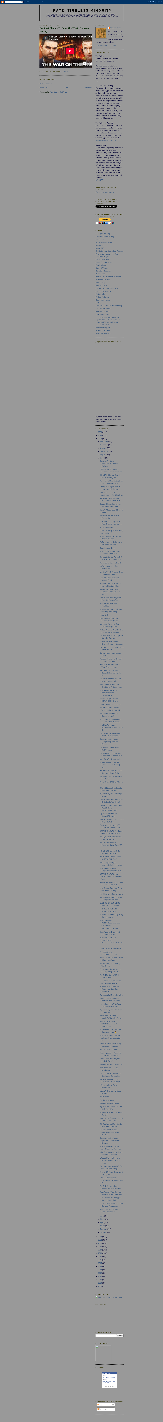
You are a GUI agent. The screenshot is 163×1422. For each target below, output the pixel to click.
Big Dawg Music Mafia (104, 242)
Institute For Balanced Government (108, 277)
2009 (100, 1283)
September (104, 451)
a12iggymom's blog (103, 234)
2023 (100, 1237)
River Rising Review (103, 300)
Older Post (88, 87)
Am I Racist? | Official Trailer (110, 759)
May (102, 1219)
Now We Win (104, 1097)
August (103, 455)
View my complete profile (107, 45)
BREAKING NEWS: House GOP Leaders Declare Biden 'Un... (111, 876)
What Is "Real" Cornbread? (109, 1050)
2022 (100, 1240)
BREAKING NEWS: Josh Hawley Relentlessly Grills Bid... (110, 673)
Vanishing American (103, 314)
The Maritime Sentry (103, 309)
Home (66, 87)
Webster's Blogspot (103, 328)
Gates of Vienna (101, 268)
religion (109, 1381)
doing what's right (109, 1382)
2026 (100, 432)
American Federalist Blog (105, 237)
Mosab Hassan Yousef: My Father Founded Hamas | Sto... (110, 764)
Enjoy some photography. (105, 192)
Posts (101, 1405)
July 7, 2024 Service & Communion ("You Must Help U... (111, 1180)
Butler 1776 (100, 248)
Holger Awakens (101, 274)
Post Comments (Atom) (58, 92)
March (102, 1226)
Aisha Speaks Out (106, 527)
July (102, 458)
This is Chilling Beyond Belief (110, 949)
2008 (100, 1286)
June (102, 1216)
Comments (103, 1409)
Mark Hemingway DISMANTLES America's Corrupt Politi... (110, 923)
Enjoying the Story (102, 259)
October (103, 448)
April (102, 1222)
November (104, 445)
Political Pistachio (102, 297)
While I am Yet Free (103, 330)
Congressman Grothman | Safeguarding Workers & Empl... (109, 741)
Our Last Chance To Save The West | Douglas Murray (64, 30)
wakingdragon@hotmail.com (106, 140)
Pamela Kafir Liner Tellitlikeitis (107, 288)
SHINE (98, 303)
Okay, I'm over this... (107, 548)
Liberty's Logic (101, 282)
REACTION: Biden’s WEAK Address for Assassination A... (110, 1038)
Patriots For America (103, 291)
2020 (100, 1247)
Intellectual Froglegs (103, 280)
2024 (100, 439)
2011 (100, 1276)
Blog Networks (106, 1373)
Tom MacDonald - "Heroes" (110, 1103)
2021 (100, 1243)
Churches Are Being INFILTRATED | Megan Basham (109, 463)
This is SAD (104, 615)
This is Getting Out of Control (110, 704)
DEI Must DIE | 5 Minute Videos (111, 995)
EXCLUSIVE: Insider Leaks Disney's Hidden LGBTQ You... (110, 1160)
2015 (100, 1263)
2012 (100, 1273)
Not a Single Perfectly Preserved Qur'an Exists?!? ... (111, 845)
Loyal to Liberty (101, 285)
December (104, 442)
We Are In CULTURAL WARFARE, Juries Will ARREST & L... (109, 1023)
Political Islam (101, 294)
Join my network (109, 1386)
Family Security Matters (104, 262)
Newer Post (43, 87)
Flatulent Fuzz (101, 265)
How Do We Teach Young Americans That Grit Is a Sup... (110, 591)
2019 (100, 1250)
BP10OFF (99, 180)
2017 (100, 1256)
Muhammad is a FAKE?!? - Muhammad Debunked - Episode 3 (110, 989)
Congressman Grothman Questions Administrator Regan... (109, 1132)
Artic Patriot (100, 239)
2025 (100, 435)
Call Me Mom (115, 28)
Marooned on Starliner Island (110, 563)
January (103, 1232)
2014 (100, 1266)
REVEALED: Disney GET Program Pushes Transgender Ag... (109, 692)
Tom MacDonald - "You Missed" (111, 1064)
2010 (100, 1280)
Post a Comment (45, 84)
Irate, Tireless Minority (81, 10)
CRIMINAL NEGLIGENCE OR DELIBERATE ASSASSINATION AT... (111, 807)
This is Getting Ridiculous (109, 929)
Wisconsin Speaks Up (104, 333)
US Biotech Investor (103, 311)
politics (105, 1381)
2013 (100, 1270)
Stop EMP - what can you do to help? (109, 306)
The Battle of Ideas (107, 1100)
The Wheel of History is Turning (111, 894)
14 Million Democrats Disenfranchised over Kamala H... (111, 727)
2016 (100, 1260)
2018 (100, 1253)
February (103, 1229)
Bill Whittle (99, 245)
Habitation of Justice (103, 271)
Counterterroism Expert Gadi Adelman (109, 251)
